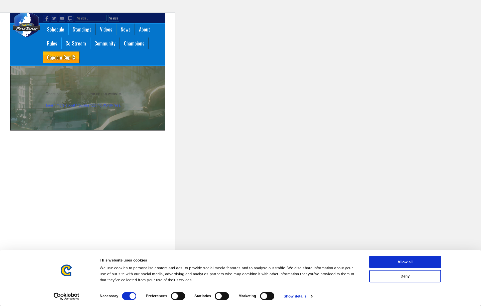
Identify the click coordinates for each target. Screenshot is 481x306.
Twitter (54, 18)
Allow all (405, 262)
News (126, 29)
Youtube (62, 18)
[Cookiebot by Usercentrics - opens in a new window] (66, 296)
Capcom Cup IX (61, 57)
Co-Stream (76, 43)
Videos (106, 29)
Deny (405, 276)
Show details (295, 296)
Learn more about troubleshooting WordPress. (83, 105)
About (144, 29)
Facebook (46, 18)
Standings (82, 29)
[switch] (178, 296)
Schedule (55, 29)
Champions (134, 43)
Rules (52, 43)
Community (104, 43)
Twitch (70, 18)
